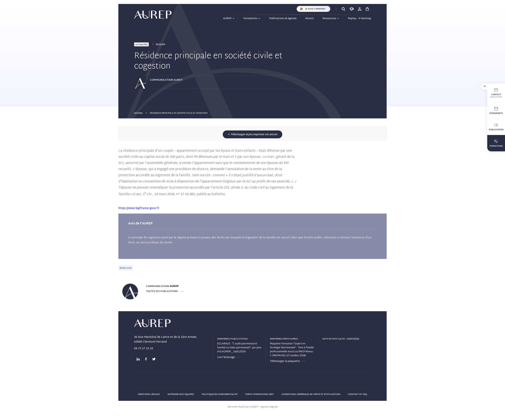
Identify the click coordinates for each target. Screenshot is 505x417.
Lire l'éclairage (226, 357)
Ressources (329, 18)
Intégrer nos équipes (180, 394)
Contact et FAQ (357, 394)
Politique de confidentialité (219, 394)
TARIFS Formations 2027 (259, 394)
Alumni (309, 18)
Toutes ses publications (162, 291)
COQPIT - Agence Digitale (264, 407)
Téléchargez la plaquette (285, 361)
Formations (250, 18)
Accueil (138, 113)
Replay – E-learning (359, 18)
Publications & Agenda (282, 18)
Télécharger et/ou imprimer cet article (253, 134)
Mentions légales (149, 394)
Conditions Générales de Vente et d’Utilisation (310, 394)
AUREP (227, 18)
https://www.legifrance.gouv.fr (138, 208)
